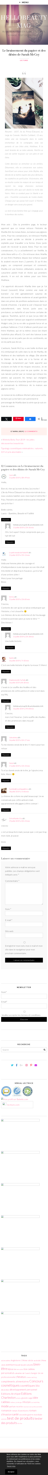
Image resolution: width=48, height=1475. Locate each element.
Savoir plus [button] (11, 1466)
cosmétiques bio (30, 1385)
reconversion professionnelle (32, 1407)
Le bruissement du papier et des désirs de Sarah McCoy (24, 52)
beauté (17, 1365)
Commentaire (12, 881)
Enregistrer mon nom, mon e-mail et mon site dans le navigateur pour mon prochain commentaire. (23, 949)
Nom (8, 909)
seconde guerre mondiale (30, 1414)
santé (15, 1414)
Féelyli (11, 763)
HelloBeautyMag (24, 21)
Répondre (6, 520)
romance (6, 1410)
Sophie (11, 658)
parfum (12, 1406)
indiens (12, 1402)
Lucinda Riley (35, 1402)
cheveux (21, 1376)
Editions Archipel (11, 1393)
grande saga (27, 1398)
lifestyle (27, 1402)
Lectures (24, 60)
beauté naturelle (27, 1365)
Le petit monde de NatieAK (18, 553)
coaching (34, 1377)
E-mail (8, 920)
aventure (10, 1364)
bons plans (20, 1369)
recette (19, 1406)
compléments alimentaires (15, 1381)
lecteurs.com (13, 1104)
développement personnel (23, 1389)
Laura (11, 475)
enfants (18, 1398)
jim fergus (19, 1402)
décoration (5, 1390)
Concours (36, 1381)
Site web (9, 931)
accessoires (5, 1360)
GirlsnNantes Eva (15, 818)
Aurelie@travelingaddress (19, 789)
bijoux (11, 1369)
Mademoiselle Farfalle (17, 680)
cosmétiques (10, 1385)
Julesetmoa (13, 737)
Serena (11, 597)
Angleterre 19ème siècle (22, 1360)
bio (15, 1369)
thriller (20, 1423)
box (25, 1369)
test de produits (20, 1418)
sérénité (4, 1419)
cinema (28, 1377)
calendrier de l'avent (22, 1373)
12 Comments (31, 431)
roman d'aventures (20, 1410)
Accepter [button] (11, 1472)
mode (5, 1406)
